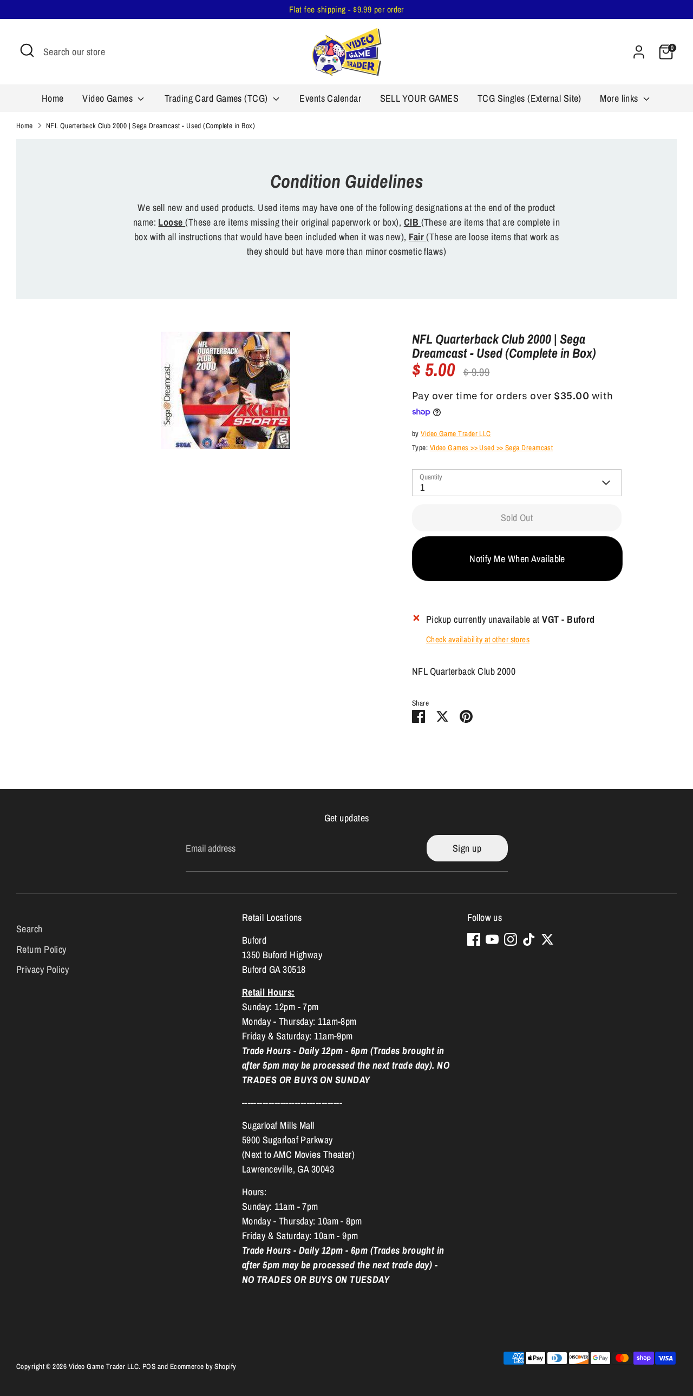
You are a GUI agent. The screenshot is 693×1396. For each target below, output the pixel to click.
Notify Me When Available (517, 558)
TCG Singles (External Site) (529, 98)
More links (620, 98)
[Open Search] (27, 50)
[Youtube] (492, 939)
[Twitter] (547, 939)
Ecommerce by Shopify (203, 1366)
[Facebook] (473, 939)
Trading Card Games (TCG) (217, 98)
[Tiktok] (528, 939)
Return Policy (41, 949)
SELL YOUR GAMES (419, 98)
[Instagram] (510, 939)
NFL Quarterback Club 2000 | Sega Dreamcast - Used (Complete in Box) (150, 125)
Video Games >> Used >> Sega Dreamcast (491, 447)
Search (29, 929)
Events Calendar (330, 98)
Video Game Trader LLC (456, 433)
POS (148, 1366)
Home (53, 98)
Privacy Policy (42, 969)
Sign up (467, 848)
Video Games (108, 98)
